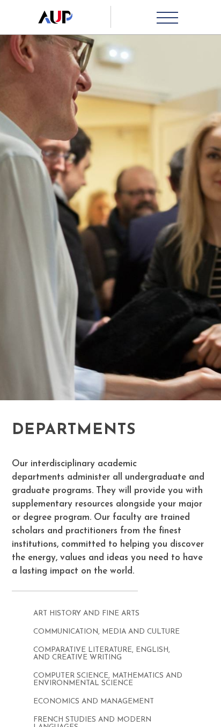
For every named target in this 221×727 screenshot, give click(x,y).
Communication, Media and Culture (106, 631)
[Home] (55, 17)
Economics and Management (93, 701)
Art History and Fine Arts (86, 613)
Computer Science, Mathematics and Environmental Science (107, 679)
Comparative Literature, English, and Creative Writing (101, 654)
